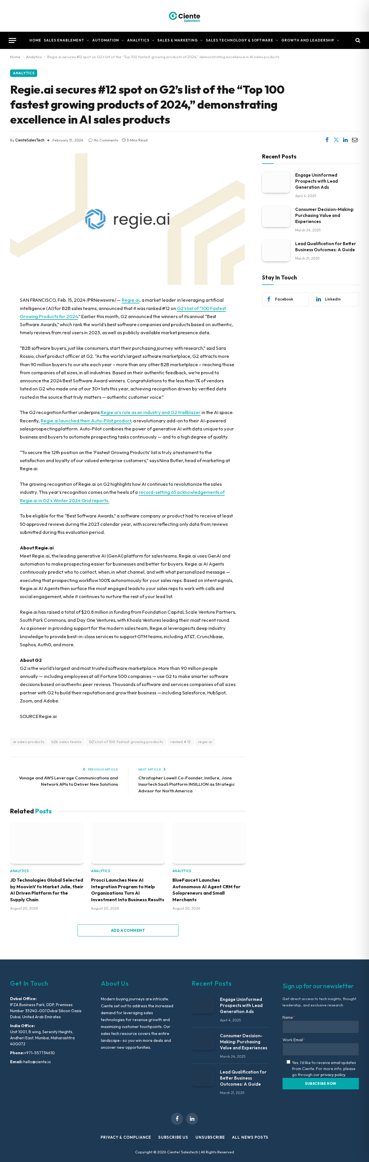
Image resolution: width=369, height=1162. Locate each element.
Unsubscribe (210, 1137)
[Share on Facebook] (327, 140)
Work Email (294, 1039)
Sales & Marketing (177, 40)
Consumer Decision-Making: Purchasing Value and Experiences (324, 215)
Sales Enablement (64, 40)
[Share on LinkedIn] (345, 140)
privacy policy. (333, 1074)
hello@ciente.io (36, 1061)
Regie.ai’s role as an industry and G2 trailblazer (151, 412)
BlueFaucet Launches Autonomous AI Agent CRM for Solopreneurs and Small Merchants (206, 889)
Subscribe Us (173, 1137)
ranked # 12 (180, 741)
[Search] (357, 40)
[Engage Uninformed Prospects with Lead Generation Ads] (276, 182)
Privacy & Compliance (126, 1137)
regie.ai (205, 741)
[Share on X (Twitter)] (336, 140)
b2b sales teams (67, 741)
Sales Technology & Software (239, 40)
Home (35, 40)
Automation (105, 40)
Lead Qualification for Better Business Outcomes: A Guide (325, 246)
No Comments (106, 140)
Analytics (138, 40)
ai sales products (28, 741)
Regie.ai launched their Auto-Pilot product (86, 420)
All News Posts (250, 1137)
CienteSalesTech (29, 140)
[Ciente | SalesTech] (184, 16)
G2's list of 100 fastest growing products (126, 741)
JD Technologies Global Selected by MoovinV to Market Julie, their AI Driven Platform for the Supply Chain (46, 889)
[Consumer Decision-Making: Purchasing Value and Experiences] (276, 216)
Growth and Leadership (307, 40)
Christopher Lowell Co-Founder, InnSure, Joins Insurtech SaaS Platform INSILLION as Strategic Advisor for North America (186, 784)
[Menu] (12, 40)
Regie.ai (130, 300)
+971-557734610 (39, 1052)
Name (289, 1017)
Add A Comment (128, 930)
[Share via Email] (354, 140)
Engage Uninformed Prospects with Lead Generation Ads (316, 181)
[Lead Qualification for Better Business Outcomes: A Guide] (276, 250)
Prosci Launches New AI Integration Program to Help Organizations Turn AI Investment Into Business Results (127, 889)
